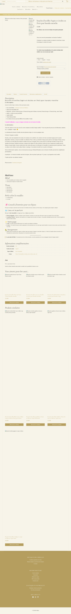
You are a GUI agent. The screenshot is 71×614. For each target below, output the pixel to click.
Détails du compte (35, 576)
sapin (61, 90)
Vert (16, 246)
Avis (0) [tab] (45, 94)
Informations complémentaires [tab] (36, 94)
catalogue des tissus (47, 62)
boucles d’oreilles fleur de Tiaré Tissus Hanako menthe (13, 295)
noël (53, 90)
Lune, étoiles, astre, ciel (32, 254)
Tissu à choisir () (44, 62)
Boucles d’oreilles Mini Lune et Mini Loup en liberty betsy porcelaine (14, 417)
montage (51, 90)
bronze (48, 59)
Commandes (35, 574)
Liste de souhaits (35, 573)
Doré (39, 59)
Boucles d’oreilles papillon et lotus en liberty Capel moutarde (35, 417)
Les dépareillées (57, 88)
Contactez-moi (35, 580)
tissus (65, 90)
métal (48, 90)
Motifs (41, 88)
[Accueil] (3, 14)
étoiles (41, 90)
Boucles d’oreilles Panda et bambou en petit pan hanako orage (56, 295)
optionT (55, 90)
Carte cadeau (16, 6)
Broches (28, 9)
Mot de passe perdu (35, 578)
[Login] (62, 1)
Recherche (23, 1)
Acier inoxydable (18, 251)
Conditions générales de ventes (36, 559)
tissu (63, 90)
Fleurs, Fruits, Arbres (51, 88)
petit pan (58, 90)
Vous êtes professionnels (35, 589)
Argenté (43, 59)
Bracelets (40, 6)
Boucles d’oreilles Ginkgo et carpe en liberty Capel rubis (13, 537)
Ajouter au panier (45, 72)
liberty (46, 90)
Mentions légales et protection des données (35, 561)
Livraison (35, 563)
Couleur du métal (40, 58)
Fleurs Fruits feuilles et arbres (21, 254)
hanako (44, 90)
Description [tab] (9, 94)
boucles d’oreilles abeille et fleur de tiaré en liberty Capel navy (56, 417)
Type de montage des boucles (50, 66)
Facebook (14, 162)
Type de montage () (46, 66)
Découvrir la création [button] (14, 302)
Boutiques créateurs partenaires (35, 588)
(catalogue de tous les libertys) (21, 107)
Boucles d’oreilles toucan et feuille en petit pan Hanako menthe (35, 295)
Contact (3, 1)
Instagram (19, 162)
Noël (40, 89)
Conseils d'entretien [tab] (23, 94)
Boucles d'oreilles (45, 88)
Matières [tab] (15, 94)
